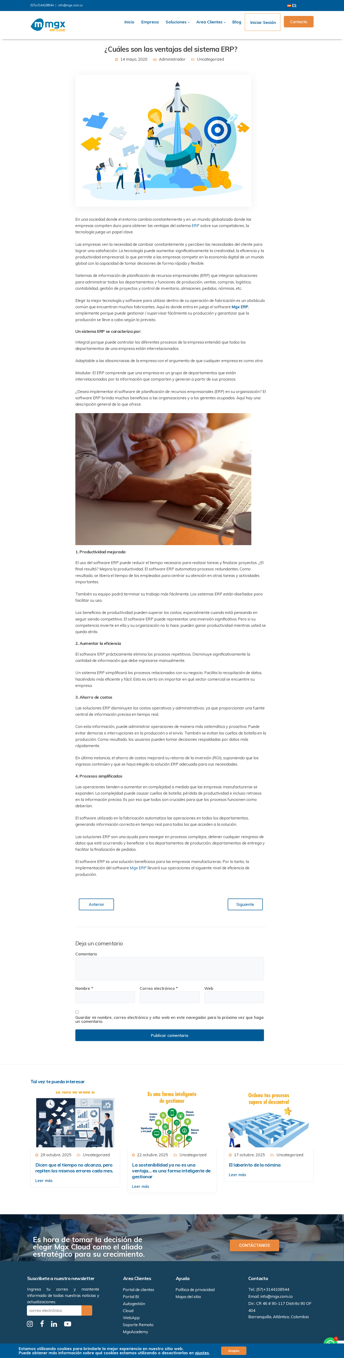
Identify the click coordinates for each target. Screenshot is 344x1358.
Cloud (128, 1310)
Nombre (84, 988)
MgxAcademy (135, 1331)
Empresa (150, 21)
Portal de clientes (138, 1289)
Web (208, 988)
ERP (195, 225)
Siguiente (245, 904)
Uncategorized (210, 59)
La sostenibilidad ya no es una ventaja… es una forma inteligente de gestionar (171, 1170)
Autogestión (134, 1303)
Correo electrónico (159, 988)
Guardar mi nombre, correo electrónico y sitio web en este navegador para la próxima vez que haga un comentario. (169, 1019)
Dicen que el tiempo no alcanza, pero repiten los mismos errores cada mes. (74, 1168)
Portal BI (131, 1296)
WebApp (131, 1317)
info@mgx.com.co (70, 5)
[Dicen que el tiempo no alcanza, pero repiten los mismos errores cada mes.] (75, 1118)
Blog (236, 21)
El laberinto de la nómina (255, 1165)
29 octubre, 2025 (55, 1154)
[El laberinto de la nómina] (269, 1118)
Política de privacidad (195, 1289)
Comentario (86, 954)
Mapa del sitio (188, 1296)
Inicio (129, 21)
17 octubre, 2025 (249, 1154)
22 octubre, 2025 (152, 1154)
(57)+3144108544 (42, 5)
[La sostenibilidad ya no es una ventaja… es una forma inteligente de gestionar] (172, 1118)
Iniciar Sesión (262, 22)
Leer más (44, 1180)
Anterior (96, 904)
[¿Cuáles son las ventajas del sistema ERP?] (163, 140)
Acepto (233, 1351)
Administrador (172, 59)
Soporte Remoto (138, 1324)
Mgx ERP (138, 867)
